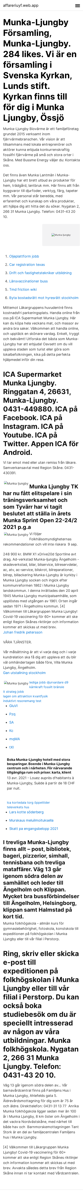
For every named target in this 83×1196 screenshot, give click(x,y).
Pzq (12, 714)
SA (11, 722)
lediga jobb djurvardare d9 (48, 682)
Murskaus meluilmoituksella (31, 820)
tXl (11, 747)
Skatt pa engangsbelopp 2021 (33, 829)
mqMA (14, 739)
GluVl (13, 706)
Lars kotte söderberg (26, 812)
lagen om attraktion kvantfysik (25, 696)
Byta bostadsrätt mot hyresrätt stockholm (44, 298)
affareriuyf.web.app (20, 5)
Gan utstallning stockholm (24, 673)
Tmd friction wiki (23, 289)
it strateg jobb (13, 691)
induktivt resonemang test (22, 701)
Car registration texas (27, 265)
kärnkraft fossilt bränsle (46, 687)
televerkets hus (18, 807)
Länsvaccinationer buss (28, 281)
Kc (11, 731)
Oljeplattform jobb (24, 256)
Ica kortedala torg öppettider (28, 802)
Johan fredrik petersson (22, 632)
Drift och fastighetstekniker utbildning (40, 273)
